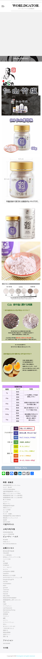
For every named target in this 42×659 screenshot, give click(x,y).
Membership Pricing (9, 610)
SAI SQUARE (6, 643)
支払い (5, 624)
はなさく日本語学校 (8, 534)
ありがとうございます (9, 626)
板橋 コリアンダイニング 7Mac (12, 493)
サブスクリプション (8, 622)
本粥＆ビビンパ (7, 508)
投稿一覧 (5, 636)
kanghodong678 (8, 579)
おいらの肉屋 (6, 510)
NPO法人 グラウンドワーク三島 (11, 557)
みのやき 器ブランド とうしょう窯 (12, 577)
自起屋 (5, 520)
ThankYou (6, 612)
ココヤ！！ (6, 501)
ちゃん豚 (5, 512)
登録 (4, 602)
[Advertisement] (21, 34)
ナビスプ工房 (6, 559)
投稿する (5, 630)
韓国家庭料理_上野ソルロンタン (12, 600)
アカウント (6, 616)
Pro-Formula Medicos (9, 544)
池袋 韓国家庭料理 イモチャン (11, 491)
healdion (6, 573)
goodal (5, 587)
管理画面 (5, 614)
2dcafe (5, 581)
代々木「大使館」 (8, 514)
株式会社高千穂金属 (8, 551)
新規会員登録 (6, 632)
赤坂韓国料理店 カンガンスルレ (11, 485)
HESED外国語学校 (8, 532)
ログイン (5, 620)
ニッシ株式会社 (7, 555)
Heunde (5, 594)
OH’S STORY (6, 522)
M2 (4, 561)
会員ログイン (6, 634)
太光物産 (5, 563)
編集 (4, 618)
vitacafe (5, 592)
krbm (4, 585)
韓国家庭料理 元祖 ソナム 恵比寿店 (12, 497)
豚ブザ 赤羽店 (7, 499)
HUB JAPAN (6, 596)
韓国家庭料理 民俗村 (8, 505)
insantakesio (7, 583)
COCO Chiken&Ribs (9, 489)
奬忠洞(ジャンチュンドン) (10, 518)
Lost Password (7, 608)
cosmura (6, 590)
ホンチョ (5, 569)
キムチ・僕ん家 (7, 487)
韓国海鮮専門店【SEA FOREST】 (12, 516)
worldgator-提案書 (8, 571)
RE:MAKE (5, 539)
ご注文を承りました (8, 628)
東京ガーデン (6, 503)
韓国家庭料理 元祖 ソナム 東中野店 (12, 495)
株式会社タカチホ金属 (9, 575)
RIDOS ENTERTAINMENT (9, 598)
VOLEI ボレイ (6, 542)
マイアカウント (7, 606)
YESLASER (6, 553)
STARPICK (6, 565)
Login (4, 604)
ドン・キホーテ (7, 567)
